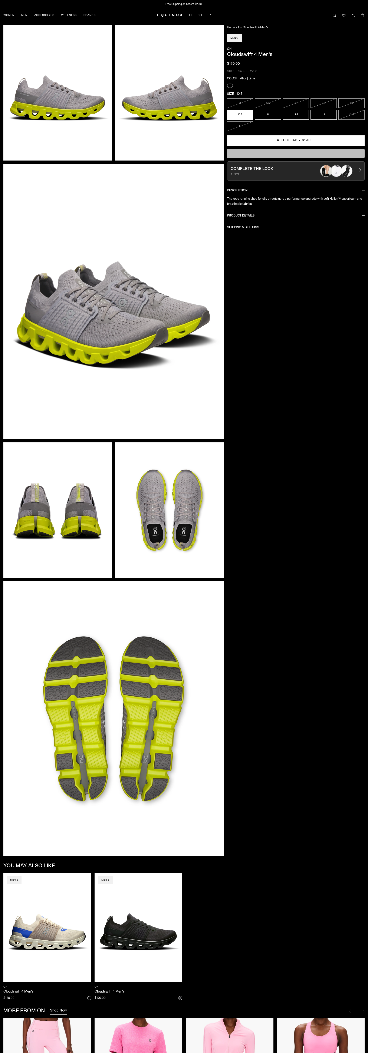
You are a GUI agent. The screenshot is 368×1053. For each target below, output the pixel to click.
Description (237, 190)
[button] (57, 93)
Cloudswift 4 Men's (18, 991)
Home (231, 27)
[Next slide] (362, 1011)
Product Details (241, 215)
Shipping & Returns (243, 227)
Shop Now (58, 1010)
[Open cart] (362, 15)
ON (229, 49)
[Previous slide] (351, 1011)
